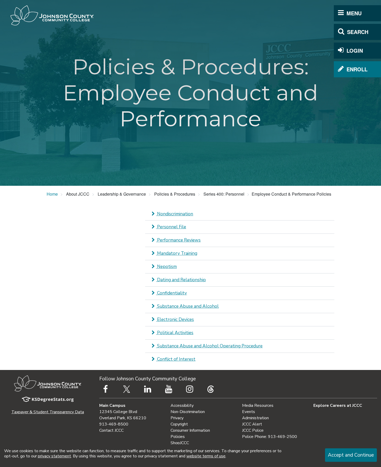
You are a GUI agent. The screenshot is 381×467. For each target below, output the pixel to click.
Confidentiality (171, 293)
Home (52, 194)
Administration (255, 418)
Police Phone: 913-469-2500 (269, 436)
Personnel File (171, 227)
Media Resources (257, 405)
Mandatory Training (176, 253)
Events (248, 412)
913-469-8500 (113, 424)
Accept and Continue (351, 455)
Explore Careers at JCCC (337, 405)
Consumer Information (190, 430)
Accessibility (182, 405)
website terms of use (205, 456)
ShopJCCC (180, 443)
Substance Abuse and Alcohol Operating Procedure (209, 346)
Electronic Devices (175, 319)
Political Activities (174, 333)
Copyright (179, 424)
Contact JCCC (111, 430)
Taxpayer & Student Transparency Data (47, 412)
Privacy (177, 418)
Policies (178, 436)
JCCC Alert (252, 424)
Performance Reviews (178, 240)
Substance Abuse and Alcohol (187, 306)
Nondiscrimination (174, 214)
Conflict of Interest (175, 359)
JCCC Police (253, 430)
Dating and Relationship (181, 280)
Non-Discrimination (188, 412)
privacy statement (54, 456)
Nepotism (166, 267)
